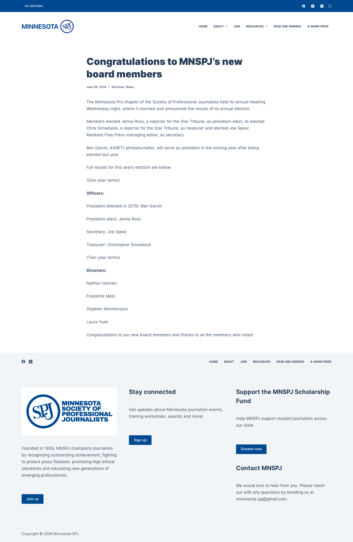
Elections (118, 87)
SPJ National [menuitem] (34, 6)
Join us (32, 499)
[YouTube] (321, 6)
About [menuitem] (218, 26)
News (130, 87)
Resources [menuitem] (255, 26)
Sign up (140, 440)
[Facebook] (303, 6)
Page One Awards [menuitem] (287, 26)
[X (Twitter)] (312, 6)
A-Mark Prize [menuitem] (318, 26)
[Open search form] (329, 6)
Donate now (251, 449)
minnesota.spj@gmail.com (261, 499)
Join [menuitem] (236, 26)
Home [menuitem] (203, 26)
